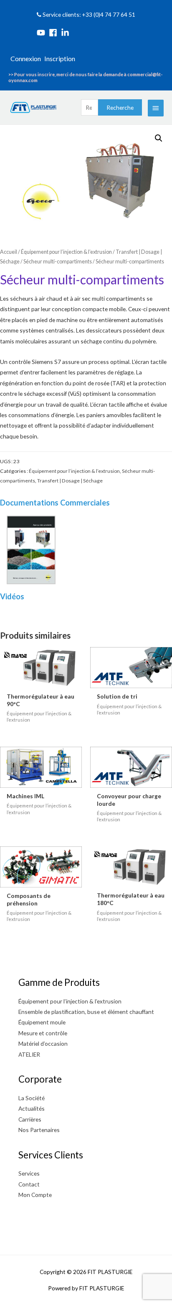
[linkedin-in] (66, 32)
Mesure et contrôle (42, 1033)
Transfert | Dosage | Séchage (70, 480)
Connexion (25, 58)
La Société (31, 1097)
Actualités (31, 1108)
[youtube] (42, 32)
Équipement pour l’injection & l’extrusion (66, 252)
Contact (29, 1184)
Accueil (8, 252)
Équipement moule (42, 1022)
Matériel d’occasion (43, 1043)
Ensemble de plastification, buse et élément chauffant (86, 1011)
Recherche (120, 107)
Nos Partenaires (39, 1129)
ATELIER (29, 1054)
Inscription (59, 58)
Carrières (29, 1119)
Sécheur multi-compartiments (57, 261)
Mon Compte (35, 1194)
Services (29, 1173)
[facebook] (54, 32)
